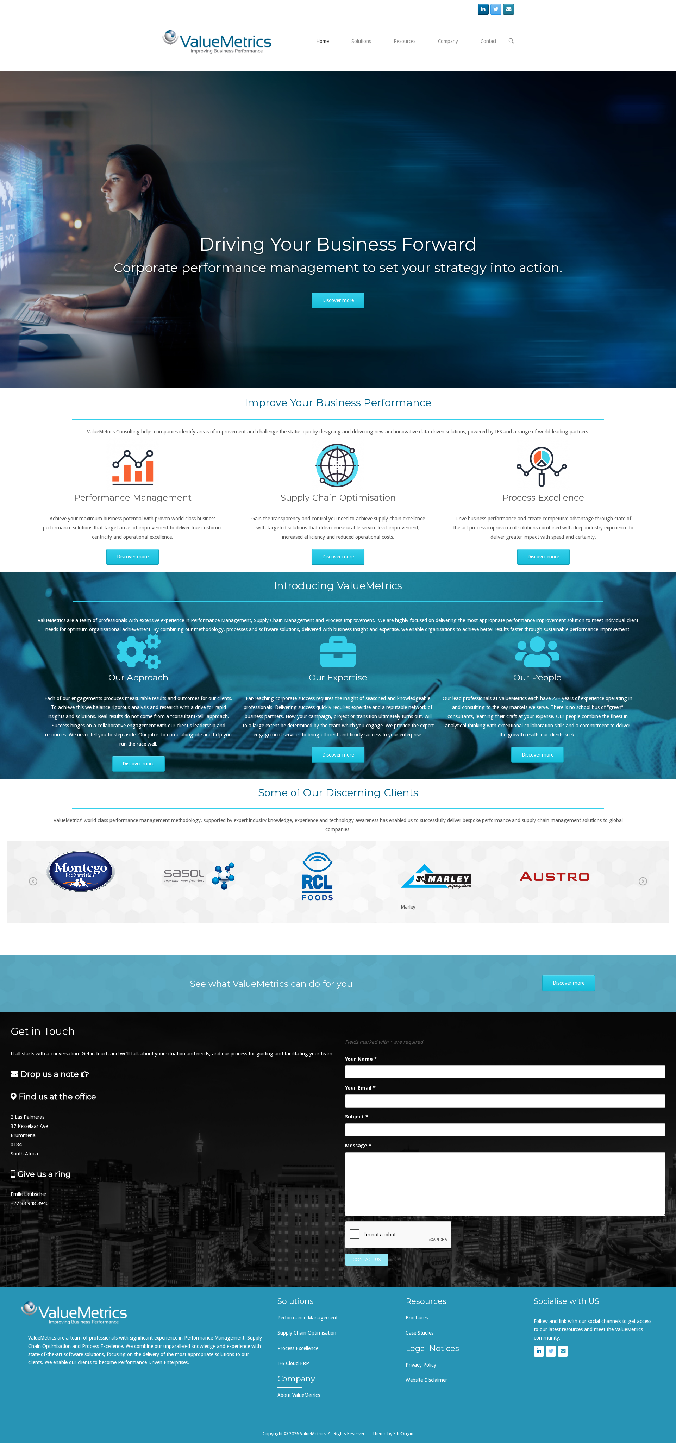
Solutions (361, 41)
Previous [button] (33, 886)
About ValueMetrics (298, 1395)
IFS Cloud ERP (293, 1363)
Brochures (417, 1317)
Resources (404, 41)
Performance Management (307, 1317)
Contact (488, 41)
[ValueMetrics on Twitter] (495, 9)
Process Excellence (297, 1348)
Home (322, 41)
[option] (101, 877)
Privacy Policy (421, 1365)
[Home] (216, 41)
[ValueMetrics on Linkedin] (483, 9)
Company (448, 41)
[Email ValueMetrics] (508, 9)
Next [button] (643, 886)
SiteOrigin (403, 1433)
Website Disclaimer (426, 1380)
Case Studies (419, 1333)
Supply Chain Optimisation (306, 1333)
